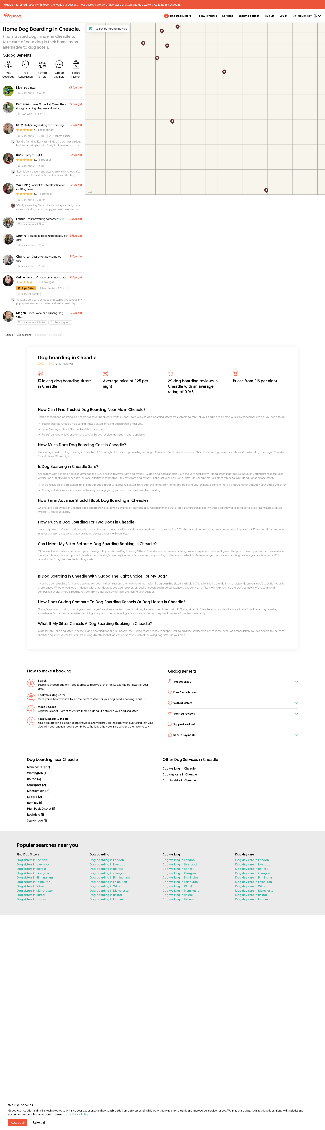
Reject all (39, 1122)
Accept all (18, 1122)
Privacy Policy (80, 1114)
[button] (233, 682)
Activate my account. (167, 4)
